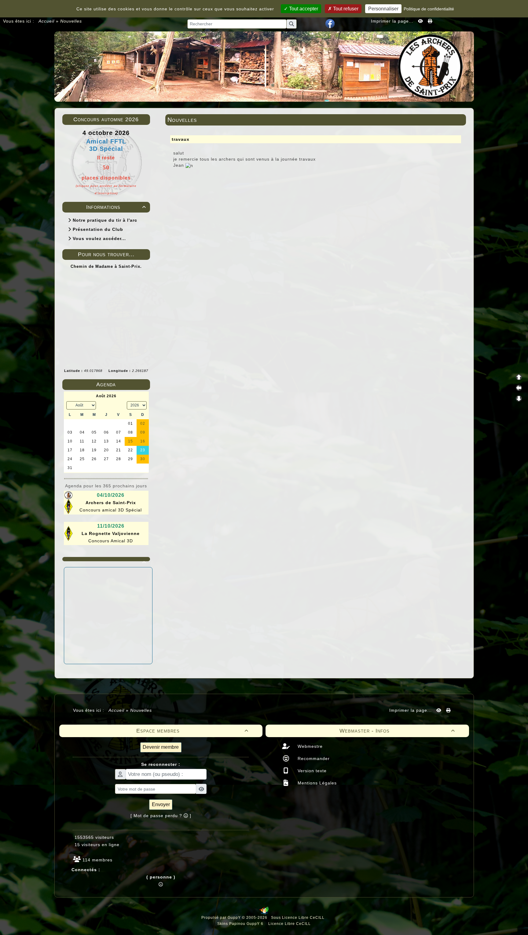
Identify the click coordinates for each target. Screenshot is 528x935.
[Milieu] (519, 388)
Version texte (311, 770)
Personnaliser (383, 8)
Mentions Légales (316, 782)
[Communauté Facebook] (330, 23)
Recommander (313, 758)
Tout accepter (303, 8)
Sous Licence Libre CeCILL (298, 917)
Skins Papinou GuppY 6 (241, 924)
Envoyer (161, 804)
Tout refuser (345, 8)
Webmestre (309, 746)
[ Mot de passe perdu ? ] (160, 815)
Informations (116, 207)
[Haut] (519, 377)
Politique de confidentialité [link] (429, 8)
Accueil (46, 21)
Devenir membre (161, 747)
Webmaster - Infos (397, 731)
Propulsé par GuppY (221, 917)
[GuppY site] (264, 913)
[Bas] (519, 398)
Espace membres (192, 731)
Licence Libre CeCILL (289, 924)
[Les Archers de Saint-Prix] (264, 66)
